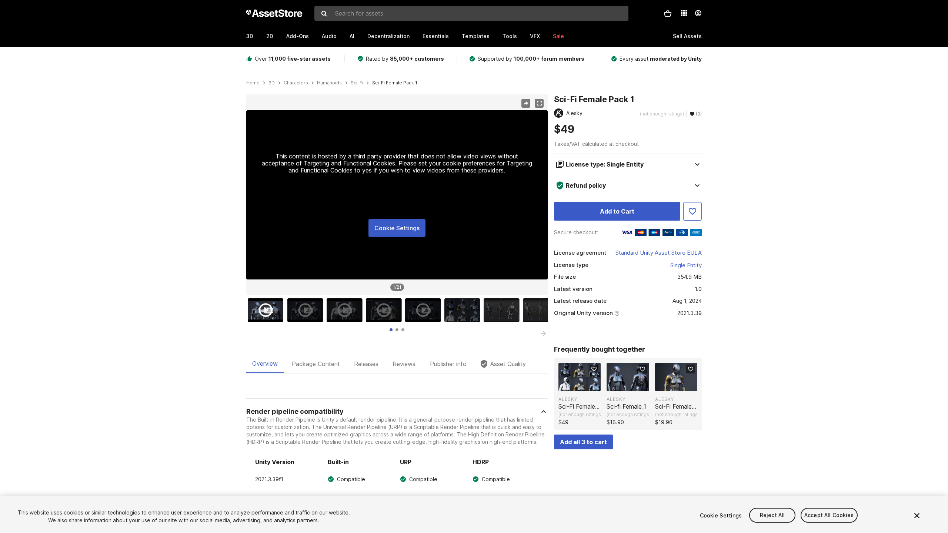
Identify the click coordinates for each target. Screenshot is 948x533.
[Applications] (684, 13)
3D (249, 36)
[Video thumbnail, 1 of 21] (267, 310)
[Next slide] (543, 333)
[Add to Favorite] (692, 211)
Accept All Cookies (829, 515)
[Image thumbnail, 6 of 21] (464, 310)
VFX (535, 36)
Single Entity (686, 265)
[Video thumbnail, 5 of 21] (424, 310)
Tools (510, 36)
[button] (667, 13)
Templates (476, 36)
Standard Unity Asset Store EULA (658, 252)
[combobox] (471, 13)
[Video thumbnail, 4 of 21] (385, 310)
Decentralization (388, 36)
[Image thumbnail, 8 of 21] (542, 310)
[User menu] (698, 13)
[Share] (525, 103)
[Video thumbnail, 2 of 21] (307, 310)
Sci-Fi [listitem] (357, 83)
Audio (329, 36)
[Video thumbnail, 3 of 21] (346, 310)
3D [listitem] (271, 83)
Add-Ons (297, 36)
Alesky (567, 399)
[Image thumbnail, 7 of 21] (503, 310)
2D (269, 36)
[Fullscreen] (539, 103)
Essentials (436, 36)
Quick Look (583, 384)
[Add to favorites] (594, 369)
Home (253, 83)
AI (352, 36)
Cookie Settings (397, 228)
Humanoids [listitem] (329, 83)
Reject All (772, 515)
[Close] (916, 515)
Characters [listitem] (296, 83)
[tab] (391, 329)
